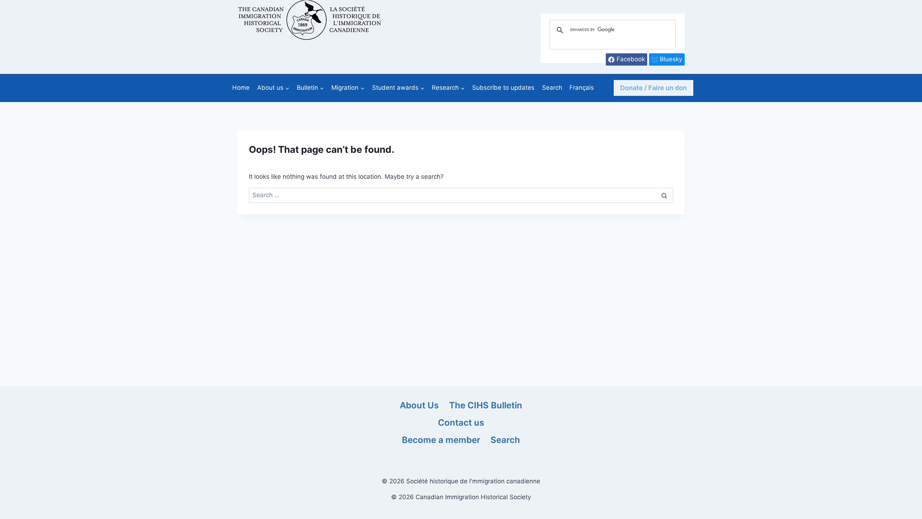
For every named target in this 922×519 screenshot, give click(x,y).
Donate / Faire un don (653, 88)
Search (552, 87)
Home (241, 87)
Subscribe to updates (503, 87)
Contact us (461, 422)
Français (581, 87)
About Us (419, 405)
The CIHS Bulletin (485, 405)
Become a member (441, 440)
